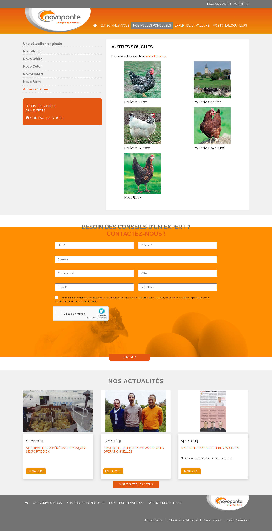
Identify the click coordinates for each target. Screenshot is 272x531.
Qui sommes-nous (114, 25)
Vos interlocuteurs (230, 25)
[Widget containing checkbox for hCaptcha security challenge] (81, 313)
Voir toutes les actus (136, 484)
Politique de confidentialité (182, 520)
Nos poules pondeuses (152, 25)
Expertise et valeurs (192, 25)
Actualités (241, 3)
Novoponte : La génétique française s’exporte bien (56, 449)
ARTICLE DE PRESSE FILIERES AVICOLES (210, 448)
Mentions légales (153, 520)
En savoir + (36, 471)
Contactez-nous (212, 520)
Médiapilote (242, 520)
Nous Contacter (219, 3)
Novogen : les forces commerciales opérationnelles (133, 449)
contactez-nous (155, 56)
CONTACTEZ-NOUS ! (46, 118)
